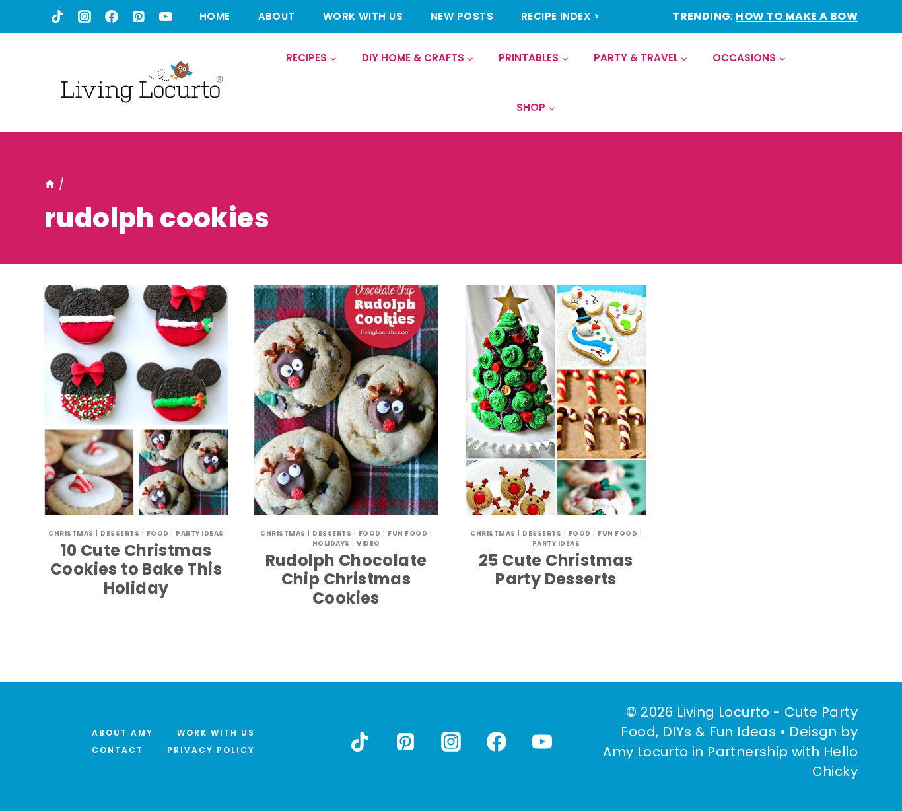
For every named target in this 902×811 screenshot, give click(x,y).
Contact (117, 750)
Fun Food (407, 533)
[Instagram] (84, 16)
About (276, 16)
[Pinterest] (138, 16)
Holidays (331, 543)
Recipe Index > (560, 16)
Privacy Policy (211, 750)
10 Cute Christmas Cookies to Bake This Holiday (136, 570)
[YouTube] (166, 16)
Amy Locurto (645, 751)
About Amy (122, 732)
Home (214, 16)
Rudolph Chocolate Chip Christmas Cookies (346, 579)
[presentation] (136, 400)
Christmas (71, 533)
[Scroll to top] (863, 752)
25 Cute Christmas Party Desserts (556, 569)
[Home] (49, 184)
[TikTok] (57, 16)
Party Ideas (200, 533)
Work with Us (363, 16)
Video (368, 543)
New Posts (462, 16)
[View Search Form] (847, 83)
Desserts (119, 533)
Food (158, 533)
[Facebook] (111, 16)
